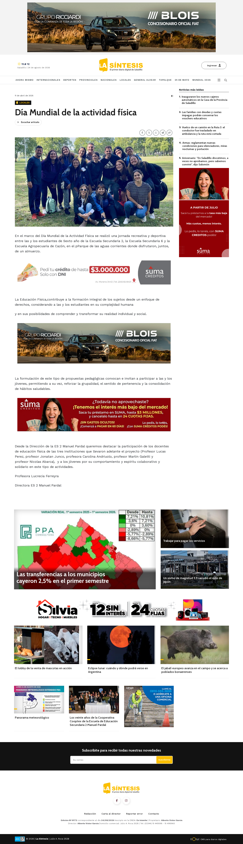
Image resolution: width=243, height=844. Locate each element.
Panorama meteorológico (32, 717)
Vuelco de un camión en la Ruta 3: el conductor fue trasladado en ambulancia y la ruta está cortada (203, 130)
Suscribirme (164, 760)
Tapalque (165, 80)
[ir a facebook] (116, 800)
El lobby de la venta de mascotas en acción (43, 668)
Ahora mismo (25, 80)
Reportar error (134, 813)
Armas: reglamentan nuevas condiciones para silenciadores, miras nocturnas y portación (204, 146)
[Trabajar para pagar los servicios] (195, 528)
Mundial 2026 (201, 80)
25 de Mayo (182, 80)
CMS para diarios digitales (213, 839)
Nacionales (109, 80)
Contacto (153, 813)
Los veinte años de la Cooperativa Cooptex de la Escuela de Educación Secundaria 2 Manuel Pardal (94, 721)
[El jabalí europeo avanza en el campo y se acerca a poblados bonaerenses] (195, 645)
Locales (125, 80)
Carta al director (111, 813)
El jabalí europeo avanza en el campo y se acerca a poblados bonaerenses (194, 670)
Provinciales (88, 80)
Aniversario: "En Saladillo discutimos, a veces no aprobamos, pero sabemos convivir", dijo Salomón (205, 161)
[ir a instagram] (126, 800)
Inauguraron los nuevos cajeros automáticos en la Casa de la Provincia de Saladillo (204, 100)
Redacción (90, 813)
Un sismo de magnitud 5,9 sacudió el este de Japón (192, 580)
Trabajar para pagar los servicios (184, 541)
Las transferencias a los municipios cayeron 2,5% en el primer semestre (63, 577)
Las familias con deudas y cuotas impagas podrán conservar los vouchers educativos (202, 115)
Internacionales (48, 80)
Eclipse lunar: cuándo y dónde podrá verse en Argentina (118, 670)
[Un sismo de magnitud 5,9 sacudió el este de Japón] (195, 569)
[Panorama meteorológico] (39, 699)
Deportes (70, 80)
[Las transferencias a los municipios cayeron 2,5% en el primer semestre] (85, 549)
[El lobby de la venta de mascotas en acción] (48, 645)
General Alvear (145, 80)
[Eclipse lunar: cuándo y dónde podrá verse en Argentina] (121, 645)
